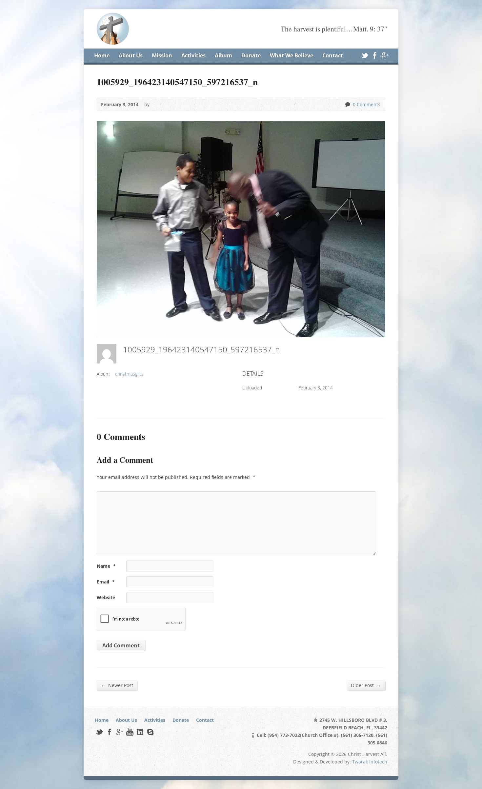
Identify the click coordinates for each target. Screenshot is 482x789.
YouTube (129, 732)
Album (223, 55)
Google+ (385, 55)
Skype (150, 732)
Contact (332, 55)
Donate (251, 55)
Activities (193, 55)
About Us (131, 55)
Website (106, 597)
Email (106, 582)
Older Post (366, 685)
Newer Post (117, 685)
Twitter (364, 55)
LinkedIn (140, 732)
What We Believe (291, 55)
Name (106, 566)
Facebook (374, 55)
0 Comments (347, 104)
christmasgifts (129, 374)
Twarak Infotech (369, 762)
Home (102, 55)
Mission (162, 55)
